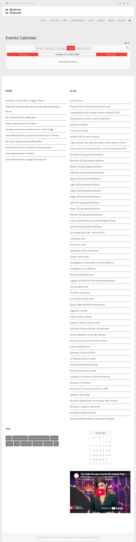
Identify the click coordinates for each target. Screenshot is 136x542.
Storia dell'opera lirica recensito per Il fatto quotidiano (29, 147)
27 (94, 460)
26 (91, 460)
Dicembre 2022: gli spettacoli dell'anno (86, 154)
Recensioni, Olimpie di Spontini (83, 412)
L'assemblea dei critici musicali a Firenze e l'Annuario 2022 (95, 112)
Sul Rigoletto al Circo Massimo (83, 268)
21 (97, 455)
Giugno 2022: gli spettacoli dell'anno (85, 190)
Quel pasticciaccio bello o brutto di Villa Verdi (89, 118)
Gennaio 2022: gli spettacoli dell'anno (86, 226)
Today (70, 48)
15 (100, 450)
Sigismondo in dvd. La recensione (84, 250)
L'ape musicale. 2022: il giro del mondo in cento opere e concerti (98, 142)
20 (94, 455)
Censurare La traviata (79, 130)
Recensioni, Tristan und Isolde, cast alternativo (89, 328)
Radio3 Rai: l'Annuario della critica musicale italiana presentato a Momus (33, 109)
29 (100, 460)
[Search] (127, 47)
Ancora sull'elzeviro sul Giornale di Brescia (88, 334)
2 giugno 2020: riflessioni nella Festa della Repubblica (92, 280)
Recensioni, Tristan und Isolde (82, 352)
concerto (37, 443)
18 (109, 450)
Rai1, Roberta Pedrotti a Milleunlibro (21, 117)
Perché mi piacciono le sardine (83, 370)
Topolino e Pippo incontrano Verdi (84, 322)
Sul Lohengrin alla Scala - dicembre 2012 (87, 232)
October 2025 (100, 433)
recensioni (26, 443)
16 (103, 450)
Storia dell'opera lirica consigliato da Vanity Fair (26, 159)
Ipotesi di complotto (79, 124)
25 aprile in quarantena (80, 292)
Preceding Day (23, 54)
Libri (65, 20)
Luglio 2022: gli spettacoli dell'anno (85, 184)
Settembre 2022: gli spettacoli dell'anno (87, 172)
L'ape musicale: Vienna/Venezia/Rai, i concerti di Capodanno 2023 (98, 148)
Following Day (111, 54)
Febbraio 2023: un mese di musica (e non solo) (90, 106)
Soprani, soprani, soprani (81, 316)
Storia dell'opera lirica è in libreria (20, 153)
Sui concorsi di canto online (82, 298)
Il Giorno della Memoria (80, 346)
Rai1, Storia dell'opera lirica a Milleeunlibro (24, 141)
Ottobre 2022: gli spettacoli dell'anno (86, 166)
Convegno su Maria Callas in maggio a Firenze (25, 100)
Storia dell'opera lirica (39, 438)
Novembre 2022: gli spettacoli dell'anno (87, 160)
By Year (40, 48)
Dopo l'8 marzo (76, 100)
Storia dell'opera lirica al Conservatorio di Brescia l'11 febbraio (32, 135)
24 (106, 455)
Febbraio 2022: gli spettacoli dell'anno (86, 214)
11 (109, 446)
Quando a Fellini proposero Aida (84, 364)
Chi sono (54, 20)
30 (103, 460)
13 (94, 450)
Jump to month (83, 48)
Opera (54, 438)
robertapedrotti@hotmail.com (22, 3)
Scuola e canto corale (79, 256)
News (111, 20)
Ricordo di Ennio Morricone (81, 274)
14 (97, 450)
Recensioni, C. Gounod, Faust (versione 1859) (89, 388)
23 (103, 455)
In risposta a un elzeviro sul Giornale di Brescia (90, 376)
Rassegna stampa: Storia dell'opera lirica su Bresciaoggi (29, 129)
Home (43, 20)
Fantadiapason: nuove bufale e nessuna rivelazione (92, 262)
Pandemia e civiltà (77, 244)
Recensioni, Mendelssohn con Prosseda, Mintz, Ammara (94, 400)
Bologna (48, 443)
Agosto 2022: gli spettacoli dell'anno (85, 178)
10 (106, 446)
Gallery (121, 20)
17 (106, 450)
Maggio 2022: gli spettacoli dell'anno (85, 196)
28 (97, 460)
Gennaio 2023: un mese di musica (84, 136)
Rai (56, 443)
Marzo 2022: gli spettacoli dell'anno (85, 208)
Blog (90, 20)
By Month (50, 48)
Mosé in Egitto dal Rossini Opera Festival (87, 304)
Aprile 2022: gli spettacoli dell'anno (85, 202)
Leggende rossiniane (79, 310)
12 (91, 450)
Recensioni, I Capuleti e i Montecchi (85, 406)
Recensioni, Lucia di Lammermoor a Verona (88, 340)
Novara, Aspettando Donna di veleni (21, 123)
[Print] (126, 43)
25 (109, 455)
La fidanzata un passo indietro (83, 358)
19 (91, 455)
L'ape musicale (77, 20)
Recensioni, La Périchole (80, 382)
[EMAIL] (129, 43)
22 (100, 455)
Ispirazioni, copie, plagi (79, 394)
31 (106, 460)
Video (9, 443)
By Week (61, 48)
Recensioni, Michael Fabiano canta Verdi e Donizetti (92, 418)
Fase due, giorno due (79, 286)
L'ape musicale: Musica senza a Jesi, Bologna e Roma (92, 220)
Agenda (101, 20)
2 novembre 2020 (77, 238)
